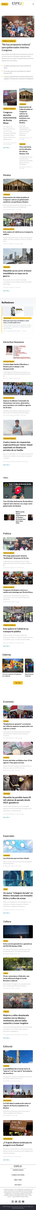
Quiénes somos (18, 1170)
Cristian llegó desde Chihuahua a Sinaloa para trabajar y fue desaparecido (16, 366)
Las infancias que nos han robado (16, 858)
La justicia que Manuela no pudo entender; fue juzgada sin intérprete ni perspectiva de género (19, 78)
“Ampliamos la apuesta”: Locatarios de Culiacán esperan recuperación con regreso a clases (18, 726)
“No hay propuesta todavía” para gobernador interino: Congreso (16, 47)
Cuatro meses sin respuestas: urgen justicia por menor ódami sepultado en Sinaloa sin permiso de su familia (17, 446)
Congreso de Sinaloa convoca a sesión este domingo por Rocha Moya (18, 591)
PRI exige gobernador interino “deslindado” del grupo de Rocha (16, 557)
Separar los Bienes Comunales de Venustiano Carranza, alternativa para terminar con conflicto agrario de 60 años (17, 404)
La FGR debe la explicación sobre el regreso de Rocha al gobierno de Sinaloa (17, 1105)
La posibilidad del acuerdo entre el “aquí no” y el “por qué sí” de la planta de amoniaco (17, 1071)
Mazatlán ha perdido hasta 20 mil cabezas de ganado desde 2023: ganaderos (17, 800)
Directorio (18, 1180)
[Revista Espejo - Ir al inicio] (18, 1166)
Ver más (18, 683)
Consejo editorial (18, 1175)
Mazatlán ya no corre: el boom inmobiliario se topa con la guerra (17, 273)
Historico (18, 1185)
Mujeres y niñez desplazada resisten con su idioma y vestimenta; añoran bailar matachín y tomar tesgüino (16, 1019)
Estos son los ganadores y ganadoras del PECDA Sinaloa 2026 (17, 945)
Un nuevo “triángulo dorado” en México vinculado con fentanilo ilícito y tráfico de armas (18, 895)
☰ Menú (4, 4)
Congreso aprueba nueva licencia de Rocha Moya (17, 67)
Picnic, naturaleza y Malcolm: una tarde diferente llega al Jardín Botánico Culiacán (16, 978)
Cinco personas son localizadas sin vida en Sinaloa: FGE (17, 72)
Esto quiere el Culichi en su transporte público (15, 630)
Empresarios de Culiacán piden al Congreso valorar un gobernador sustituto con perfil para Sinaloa (25, 115)
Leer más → (6, 147)
